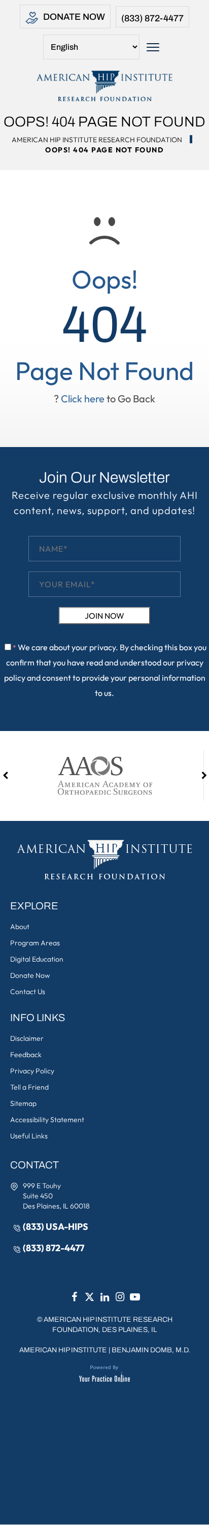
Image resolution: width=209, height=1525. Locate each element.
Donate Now (74, 17)
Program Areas (35, 942)
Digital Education (36, 959)
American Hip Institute (63, 1350)
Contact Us (27, 991)
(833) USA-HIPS (55, 1226)
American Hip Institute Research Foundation (97, 139)
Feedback (26, 1054)
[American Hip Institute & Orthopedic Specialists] (104, 86)
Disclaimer (27, 1038)
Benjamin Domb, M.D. (151, 1350)
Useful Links (29, 1135)
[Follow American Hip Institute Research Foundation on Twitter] (89, 1297)
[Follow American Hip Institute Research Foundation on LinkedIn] (104, 1297)
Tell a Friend (29, 1087)
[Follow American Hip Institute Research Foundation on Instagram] (119, 1297)
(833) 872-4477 (152, 18)
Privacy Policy (32, 1070)
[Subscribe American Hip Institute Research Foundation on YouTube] (135, 1297)
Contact (34, 1164)
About (19, 926)
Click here (82, 398)
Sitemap (23, 1103)
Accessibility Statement (47, 1119)
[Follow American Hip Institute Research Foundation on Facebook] (74, 1297)
